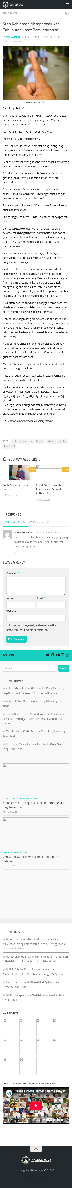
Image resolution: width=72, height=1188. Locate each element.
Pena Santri (9, 446)
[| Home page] (15, 4)
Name (10, 598)
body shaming (26, 441)
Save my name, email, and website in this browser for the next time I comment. (31, 627)
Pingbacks (40, 522)
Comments (16, 522)
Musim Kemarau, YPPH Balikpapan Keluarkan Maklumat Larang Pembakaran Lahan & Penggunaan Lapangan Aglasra (34, 944)
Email (41, 598)
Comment (12, 573)
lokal (6, 798)
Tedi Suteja (12, 731)
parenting (62, 441)
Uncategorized (28, 798)
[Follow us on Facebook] (52, 655)
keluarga (40, 441)
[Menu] (67, 4)
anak (14, 441)
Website (11, 611)
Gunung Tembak (12, 852)
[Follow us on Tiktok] (67, 655)
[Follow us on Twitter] (47, 655)
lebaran (51, 441)
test (14, 798)
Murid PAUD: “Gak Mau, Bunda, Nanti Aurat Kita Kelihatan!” (50, 489)
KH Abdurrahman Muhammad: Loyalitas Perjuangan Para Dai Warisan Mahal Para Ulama (34, 719)
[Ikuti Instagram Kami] (62, 655)
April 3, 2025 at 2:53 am (49, 532)
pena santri (10, 13)
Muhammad (13, 37)
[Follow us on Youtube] (57, 655)
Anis (8, 701)
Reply (17, 552)
